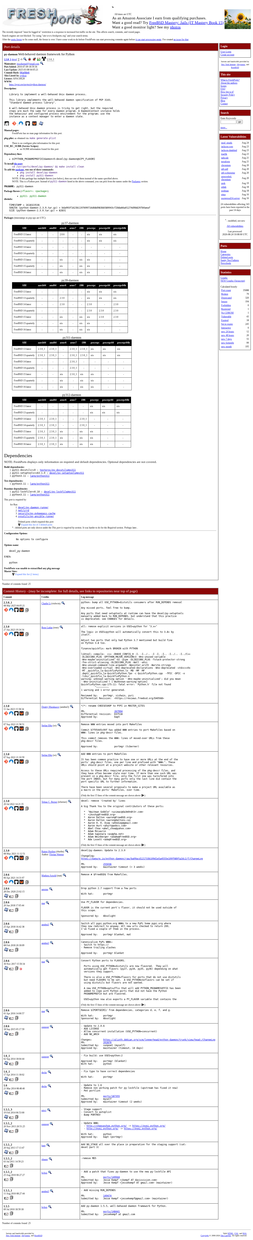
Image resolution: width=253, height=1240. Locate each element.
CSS (236, 1233)
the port (18, 163)
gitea (223, 194)
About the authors (229, 83)
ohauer (45, 1159)
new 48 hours (227, 335)
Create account (227, 54)
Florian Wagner (56, 854)
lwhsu (44, 1172)
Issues (224, 86)
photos (175, 27)
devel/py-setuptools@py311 (66, 473)
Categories (225, 254)
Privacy (224, 97)
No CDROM (227, 312)
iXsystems (241, 64)
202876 (107, 1042)
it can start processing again (148, 39)
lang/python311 (39, 476)
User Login (226, 51)
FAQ (223, 88)
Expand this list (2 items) (27, 574)
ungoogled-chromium (226, 178)
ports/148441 (111, 1211)
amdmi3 (45, 924)
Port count (226, 290)
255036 (107, 864)
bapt (43, 1145)
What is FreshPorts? (230, 80)
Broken (224, 294)
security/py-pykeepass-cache (36, 513)
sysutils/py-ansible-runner (36, 516)
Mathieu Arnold (49, 875)
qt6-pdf (224, 169)
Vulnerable (226, 316)
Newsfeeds (226, 263)
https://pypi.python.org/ (148, 1125)
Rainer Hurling (49, 851)
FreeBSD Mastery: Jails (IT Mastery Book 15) (186, 22)
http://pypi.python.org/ (102, 1128)
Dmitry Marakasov (50, 707)
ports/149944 (111, 1177)
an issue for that (181, 39)
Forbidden (226, 305)
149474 (107, 1195)
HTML (230, 1233)
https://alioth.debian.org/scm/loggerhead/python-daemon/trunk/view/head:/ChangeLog (159, 1039)
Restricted (225, 309)
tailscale (224, 157)
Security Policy (228, 94)
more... (224, 127)
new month (226, 346)
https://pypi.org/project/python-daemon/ (27, 84)
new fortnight (227, 342)
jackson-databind (229, 150)
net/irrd (23, 510)
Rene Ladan (47, 627)
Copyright (205, 1235)
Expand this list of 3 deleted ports (36, 524)
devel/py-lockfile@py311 (60, 491)
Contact (224, 103)
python (23, 75)
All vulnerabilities (235, 226)
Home (223, 251)
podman (225, 190)
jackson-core (227, 146)
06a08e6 (24, 72)
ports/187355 (111, 1096)
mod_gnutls (226, 142)
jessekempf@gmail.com (28, 63)
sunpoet (45, 1027)
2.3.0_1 (7, 59)
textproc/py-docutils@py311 (58, 470)
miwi (44, 1110)
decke (44, 1072)
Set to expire (227, 324)
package (20, 169)
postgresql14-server (230, 198)
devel (14, 59)
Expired (224, 320)
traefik (224, 154)
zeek (223, 183)
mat (43, 903)
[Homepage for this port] (6, 124)
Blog (223, 100)
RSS (244, 1233)
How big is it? (227, 91)
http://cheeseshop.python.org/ (107, 1125)
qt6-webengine (228, 172)
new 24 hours (227, 331)
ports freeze (16, 39)
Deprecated (226, 297)
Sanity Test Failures (230, 260)
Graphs (224, 277)
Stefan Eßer (47, 725)
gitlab (223, 187)
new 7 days (226, 339)
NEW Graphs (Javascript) (233, 280)
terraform (225, 161)
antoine (45, 889)
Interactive (226, 327)
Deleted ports (227, 257)
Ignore (224, 301)
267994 (118, 711)
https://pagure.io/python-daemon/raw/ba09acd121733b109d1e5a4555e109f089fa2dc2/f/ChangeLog (142, 858)
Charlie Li (46, 603)
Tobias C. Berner (49, 802)
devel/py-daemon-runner (33, 507)
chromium (226, 165)
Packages (136, 181)
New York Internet (228, 64)
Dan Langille (226, 1235)
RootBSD (235, 67)
